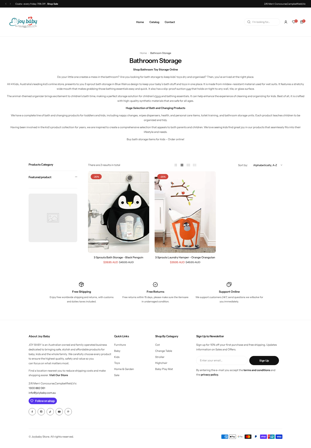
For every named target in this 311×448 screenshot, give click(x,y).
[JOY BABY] (23, 22)
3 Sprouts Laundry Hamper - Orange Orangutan (185, 257)
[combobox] (262, 22)
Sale (116, 375)
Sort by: (243, 165)
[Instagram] (41, 411)
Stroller (159, 357)
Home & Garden (124, 369)
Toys (117, 363)
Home (143, 53)
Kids (117, 357)
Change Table (163, 351)
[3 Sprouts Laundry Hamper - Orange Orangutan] (185, 212)
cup (188, 88)
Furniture (120, 344)
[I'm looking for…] (249, 22)
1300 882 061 (37, 388)
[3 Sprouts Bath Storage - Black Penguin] (118, 212)
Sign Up (264, 360)
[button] (5, 3)
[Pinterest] (68, 411)
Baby (117, 351)
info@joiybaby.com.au (42, 392)
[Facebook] (32, 411)
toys (158, 96)
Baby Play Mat (164, 369)
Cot (157, 344)
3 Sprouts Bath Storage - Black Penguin (118, 257)
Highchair (161, 363)
